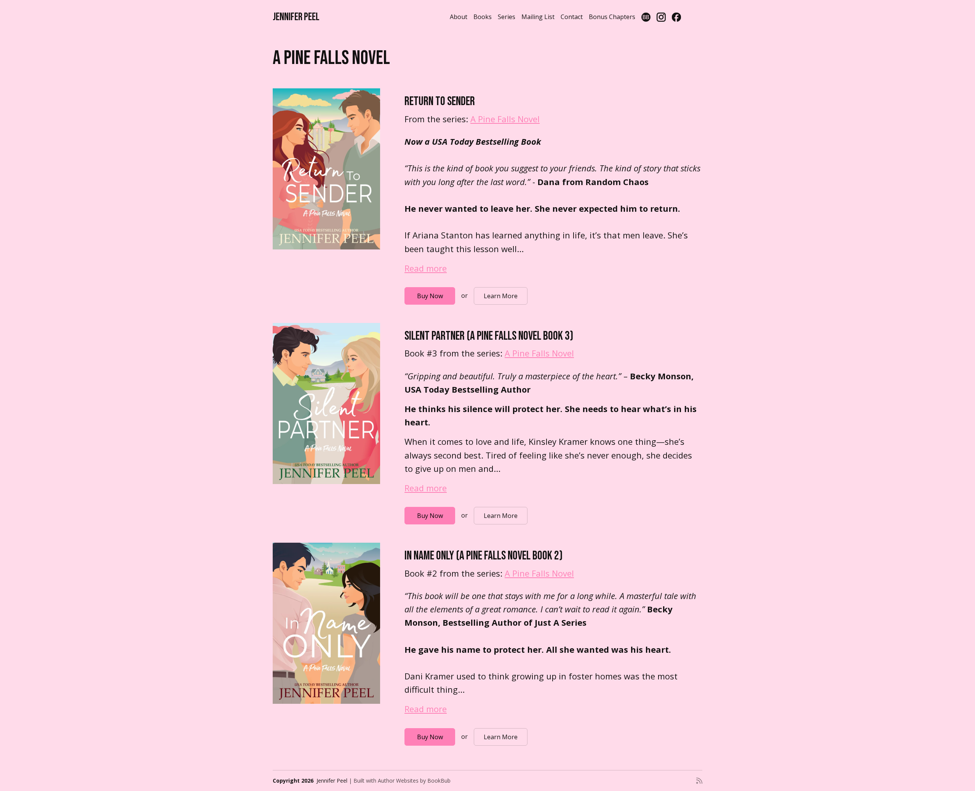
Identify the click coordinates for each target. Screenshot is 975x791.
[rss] (699, 781)
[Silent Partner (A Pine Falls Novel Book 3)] (326, 403)
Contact (572, 17)
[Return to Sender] (326, 168)
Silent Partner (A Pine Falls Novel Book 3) (488, 336)
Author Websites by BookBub (414, 780)
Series (506, 17)
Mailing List (538, 17)
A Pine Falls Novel (505, 119)
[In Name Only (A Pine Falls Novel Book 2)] (326, 623)
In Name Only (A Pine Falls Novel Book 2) (483, 555)
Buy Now (430, 296)
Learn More (501, 296)
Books (482, 17)
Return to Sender (439, 101)
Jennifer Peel (296, 17)
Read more (425, 268)
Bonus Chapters (612, 17)
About (458, 17)
